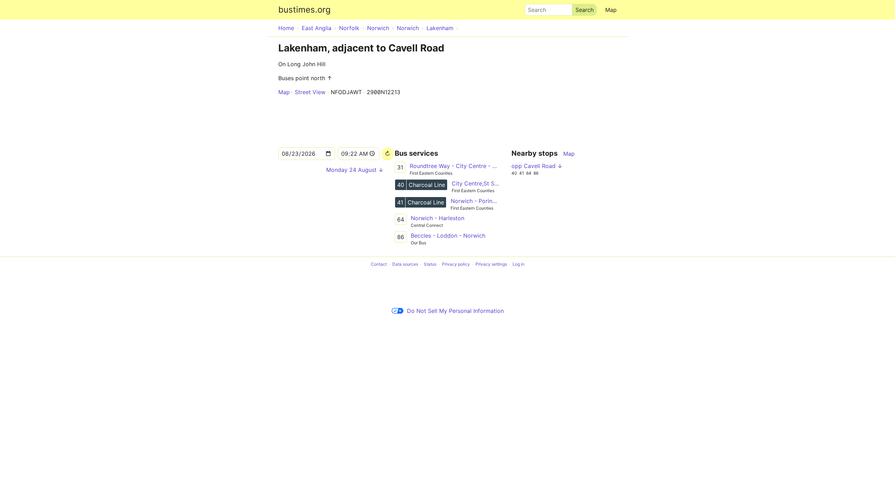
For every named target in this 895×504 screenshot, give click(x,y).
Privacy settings (491, 264)
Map (611, 9)
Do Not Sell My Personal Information (455, 310)
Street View (310, 92)
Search (534, 8)
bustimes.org (304, 10)
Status (430, 264)
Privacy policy (456, 264)
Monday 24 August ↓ (355, 169)
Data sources (405, 264)
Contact (379, 264)
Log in (518, 264)
